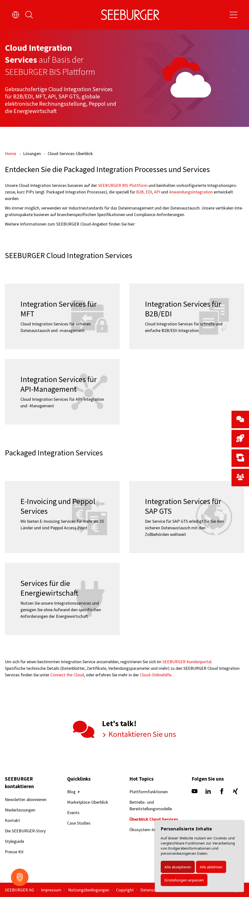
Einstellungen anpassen (184, 880)
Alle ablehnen (211, 866)
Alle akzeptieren (177, 866)
